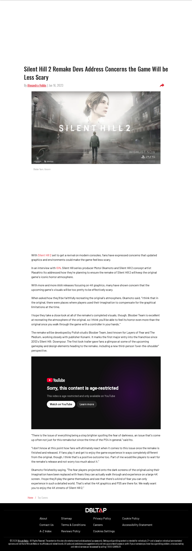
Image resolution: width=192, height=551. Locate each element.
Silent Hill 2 (44, 255)
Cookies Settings (104, 531)
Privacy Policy (102, 518)
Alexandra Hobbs (36, 85)
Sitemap (66, 518)
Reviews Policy (70, 531)
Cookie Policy (130, 518)
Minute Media (23, 540)
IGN (58, 268)
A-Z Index (46, 531)
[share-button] (162, 85)
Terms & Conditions (73, 524)
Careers (98, 524)
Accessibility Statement (137, 524)
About (43, 518)
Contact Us (47, 524)
